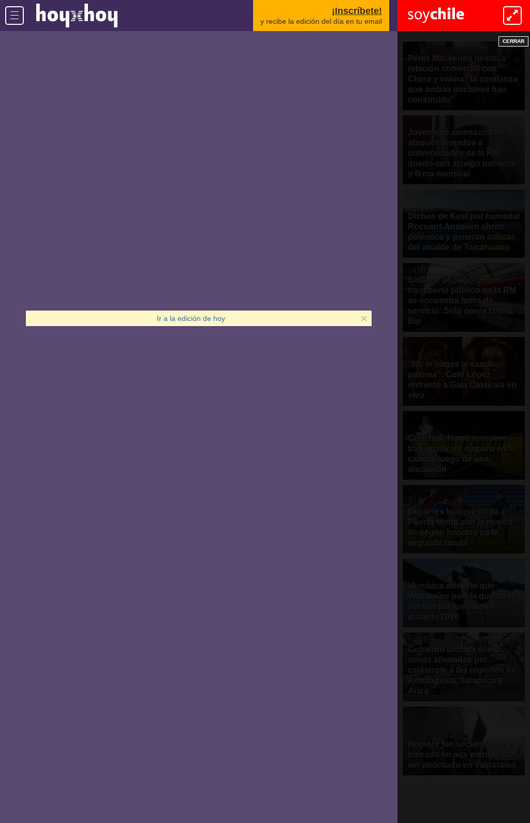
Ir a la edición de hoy (191, 318)
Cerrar (513, 41)
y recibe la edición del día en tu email (321, 15)
